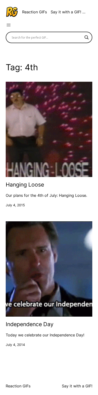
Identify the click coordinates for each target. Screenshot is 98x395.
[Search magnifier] (86, 37)
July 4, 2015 (15, 205)
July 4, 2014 (15, 345)
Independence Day (30, 324)
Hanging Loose (25, 185)
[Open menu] (8, 25)
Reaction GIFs (34, 12)
